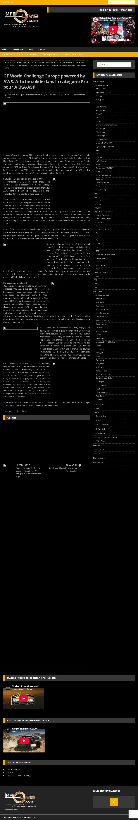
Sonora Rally (101, 385)
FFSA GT (99, 114)
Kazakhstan (101, 324)
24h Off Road (101, 298)
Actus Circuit (23, 62)
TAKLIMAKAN (99, 433)
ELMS (98, 262)
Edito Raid (98, 453)
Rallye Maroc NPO (101, 425)
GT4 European (102, 135)
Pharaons (100, 349)
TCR (96, 226)
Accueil (5, 50)
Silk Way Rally (100, 429)
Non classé (98, 462)
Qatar (98, 356)
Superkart (100, 179)
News (98, 153)
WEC (97, 269)
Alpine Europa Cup (103, 92)
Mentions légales (11, 809)
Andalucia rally (102, 309)
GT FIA (98, 121)
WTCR (96, 287)
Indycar (97, 208)
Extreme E (98, 420)
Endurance (100, 265)
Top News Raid (102, 392)
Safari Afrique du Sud (104, 378)
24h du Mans (101, 258)
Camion (99, 103)
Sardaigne (100, 381)
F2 (97, 233)
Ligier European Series (105, 146)
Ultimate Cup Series (102, 273)
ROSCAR (99, 171)
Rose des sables (102, 371)
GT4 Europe (100, 132)
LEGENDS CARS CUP (104, 143)
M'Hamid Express (103, 331)
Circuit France (101, 107)
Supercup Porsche (103, 175)
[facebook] (114, 802)
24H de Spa (100, 89)
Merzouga (100, 338)
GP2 (97, 247)
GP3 (97, 251)
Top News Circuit (102, 182)
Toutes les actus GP (102, 229)
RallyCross (100, 164)
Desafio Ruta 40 (102, 313)
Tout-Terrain (101, 396)
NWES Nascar (101, 161)
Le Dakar (9, 772)
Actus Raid (97, 291)
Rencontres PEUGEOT (104, 168)
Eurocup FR (100, 110)
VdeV (96, 276)
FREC (98, 117)
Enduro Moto (101, 317)
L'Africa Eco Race (12, 769)
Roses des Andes (103, 374)
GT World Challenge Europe (57, 94)
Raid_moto (100, 363)
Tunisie (99, 399)
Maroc (98, 335)
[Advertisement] (46, 442)
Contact (42, 50)
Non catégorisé (100, 458)
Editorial (96, 445)
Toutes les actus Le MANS (104, 255)
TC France (98, 222)
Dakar (96, 412)
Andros (99, 96)
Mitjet (98, 150)
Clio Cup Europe (100, 190)
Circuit (31, 50)
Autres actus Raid (101, 295)
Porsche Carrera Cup (103, 215)
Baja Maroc (99, 404)
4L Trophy (100, 302)
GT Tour (97, 204)
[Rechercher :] (121, 2)
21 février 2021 (13, 94)
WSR (98, 186)
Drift (96, 193)
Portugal (99, 353)
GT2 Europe (100, 128)
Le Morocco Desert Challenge (18, 775)
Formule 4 (98, 197)
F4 (97, 240)
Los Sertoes (101, 327)
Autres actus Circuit (45, 62)
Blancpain (100, 99)
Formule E (100, 243)
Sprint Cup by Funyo (102, 218)
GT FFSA (97, 200)
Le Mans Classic (102, 139)
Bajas (96, 408)
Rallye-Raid (100, 367)
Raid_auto (100, 360)
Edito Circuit (99, 449)
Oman (98, 345)
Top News (100, 389)
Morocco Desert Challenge (106, 342)
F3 (97, 236)
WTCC (96, 283)
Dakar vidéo (101, 416)
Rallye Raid (18, 50)
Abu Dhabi (100, 306)
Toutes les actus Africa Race (105, 437)
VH (95, 280)
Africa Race (100, 441)
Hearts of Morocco (103, 320)
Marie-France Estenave (32, 94)
